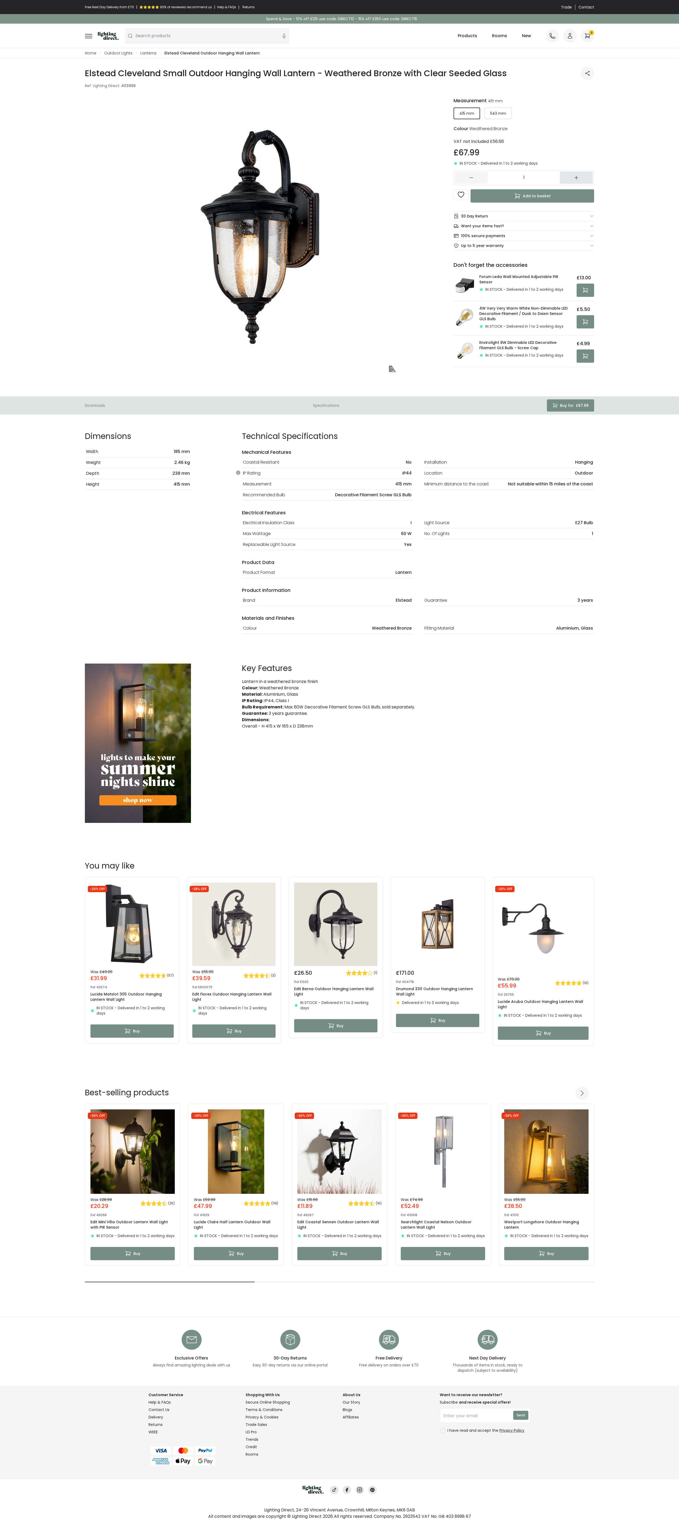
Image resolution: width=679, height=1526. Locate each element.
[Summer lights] (138, 743)
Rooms (499, 36)
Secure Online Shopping (268, 1402)
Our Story (351, 1402)
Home (90, 53)
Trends (252, 1439)
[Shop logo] (108, 36)
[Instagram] (359, 1490)
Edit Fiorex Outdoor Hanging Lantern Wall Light (232, 996)
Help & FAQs (160, 1402)
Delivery (156, 1417)
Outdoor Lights (118, 53)
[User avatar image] (570, 35)
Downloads (95, 405)
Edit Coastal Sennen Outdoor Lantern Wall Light (338, 1224)
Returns (156, 1424)
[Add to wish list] (461, 194)
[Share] (587, 73)
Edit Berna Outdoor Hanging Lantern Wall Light (334, 991)
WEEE (153, 1432)
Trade (566, 7)
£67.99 (574, 405)
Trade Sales (256, 1424)
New (526, 36)
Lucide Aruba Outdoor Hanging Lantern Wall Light (540, 1004)
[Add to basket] (585, 290)
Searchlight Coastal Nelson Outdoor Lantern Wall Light (436, 1224)
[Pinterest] (372, 1490)
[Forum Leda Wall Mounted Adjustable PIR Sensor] (465, 285)
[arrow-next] (582, 1093)
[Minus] (471, 178)
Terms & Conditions (264, 1409)
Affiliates (351, 1417)
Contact (586, 7)
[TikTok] (334, 1490)
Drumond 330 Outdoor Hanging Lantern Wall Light (434, 991)
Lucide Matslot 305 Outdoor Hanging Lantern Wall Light (126, 996)
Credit (251, 1447)
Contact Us (159, 1409)
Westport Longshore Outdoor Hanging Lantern (541, 1224)
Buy (136, 1031)
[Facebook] (347, 1490)
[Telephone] (552, 35)
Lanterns (148, 53)
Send (521, 1415)
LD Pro (251, 1432)
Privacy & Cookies (262, 1417)
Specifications (326, 405)
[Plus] (576, 178)
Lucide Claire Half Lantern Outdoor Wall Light (232, 1224)
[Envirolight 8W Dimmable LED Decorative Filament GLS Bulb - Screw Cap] (465, 351)
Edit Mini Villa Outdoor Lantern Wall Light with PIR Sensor (129, 1224)
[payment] (194, 1450)
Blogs (347, 1409)
